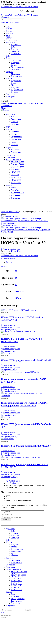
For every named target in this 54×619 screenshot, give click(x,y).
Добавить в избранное (10, 249)
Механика (15, 74)
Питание (15, 49)
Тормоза (9, 72)
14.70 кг (18, 298)
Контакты (12, 103)
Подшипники (17, 90)
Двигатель (10, 42)
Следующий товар (9, 225)
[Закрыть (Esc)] (2, 615)
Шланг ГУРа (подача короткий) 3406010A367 (26, 360)
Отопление (16, 60)
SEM (8, 35)
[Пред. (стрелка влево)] (2, 617)
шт (16, 285)
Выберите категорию (10, 22)
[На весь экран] (7, 615)
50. (16, 271)
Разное (9, 58)
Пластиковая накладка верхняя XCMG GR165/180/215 (24, 221)
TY (16, 278)
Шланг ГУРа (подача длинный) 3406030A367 (26, 446)
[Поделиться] (5, 615)
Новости (22, 103)
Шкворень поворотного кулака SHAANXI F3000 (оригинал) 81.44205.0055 (24, 404)
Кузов (13, 83)
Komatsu (9, 33)
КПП (8, 56)
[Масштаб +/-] (10, 615)
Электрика (10, 96)
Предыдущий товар (9, 216)
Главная (4, 212)
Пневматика (16, 76)
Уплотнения (16, 69)
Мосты (14, 85)
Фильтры (15, 51)
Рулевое (14, 92)
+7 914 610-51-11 (27, 11)
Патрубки (15, 63)
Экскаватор (16, 54)
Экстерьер (10, 94)
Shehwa (9, 38)
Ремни (14, 65)
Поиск (4, 101)
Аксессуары (16, 44)
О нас (3, 103)
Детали (9, 262)
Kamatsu (9, 31)
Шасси (9, 78)
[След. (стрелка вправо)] (5, 617)
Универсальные (17, 67)
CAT (8, 26)
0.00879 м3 (19, 291)
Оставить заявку (8, 258)
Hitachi (9, 29)
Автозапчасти (12, 40)
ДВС (13, 47)
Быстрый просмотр (9, 329)
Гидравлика (16, 81)
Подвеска (15, 87)
